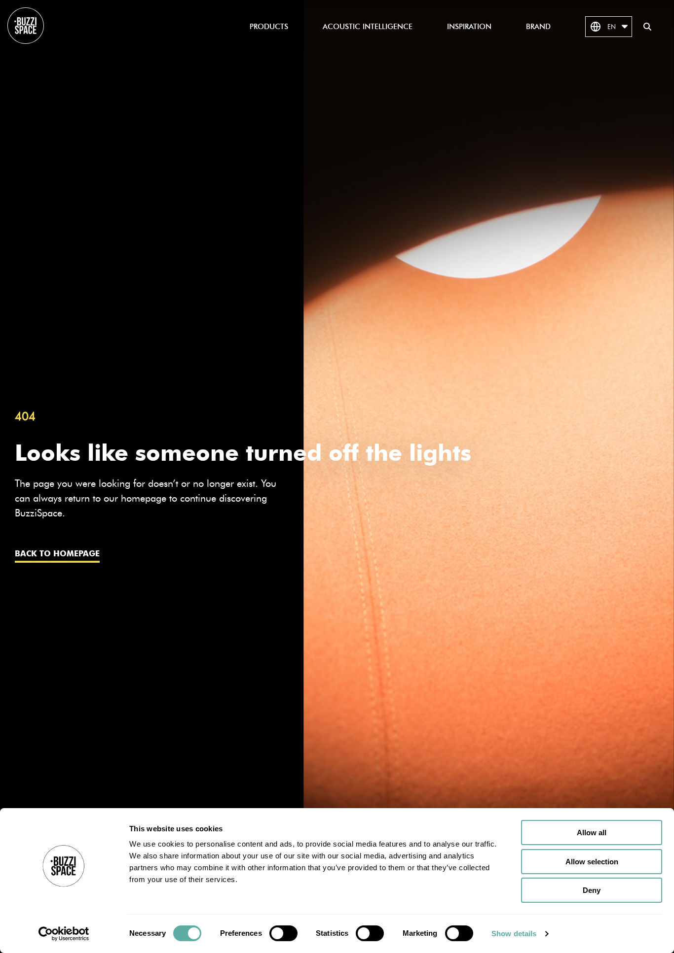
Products (269, 26)
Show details (513, 933)
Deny (591, 890)
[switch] (283, 933)
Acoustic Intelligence (367, 26)
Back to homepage (57, 553)
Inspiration (469, 26)
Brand (538, 26)
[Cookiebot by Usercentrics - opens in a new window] (64, 933)
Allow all (591, 832)
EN (611, 27)
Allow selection (591, 861)
